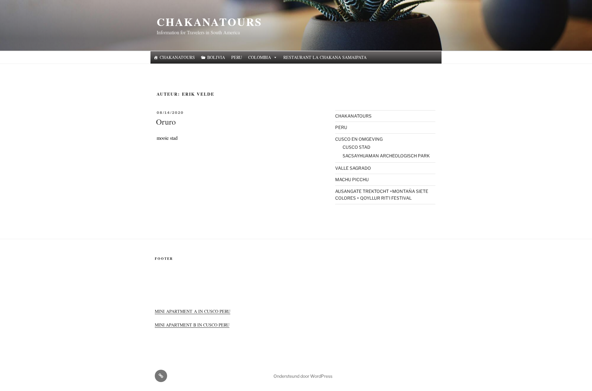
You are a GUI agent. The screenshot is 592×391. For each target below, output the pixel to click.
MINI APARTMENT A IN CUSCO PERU (192, 311)
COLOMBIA (259, 57)
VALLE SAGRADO (353, 168)
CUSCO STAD (356, 147)
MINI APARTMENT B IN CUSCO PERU (192, 325)
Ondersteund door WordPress (302, 376)
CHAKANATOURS (209, 22)
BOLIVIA (216, 57)
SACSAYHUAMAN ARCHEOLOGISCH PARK (386, 155)
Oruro (166, 121)
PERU (236, 57)
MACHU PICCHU (352, 179)
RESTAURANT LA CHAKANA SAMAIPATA (325, 57)
